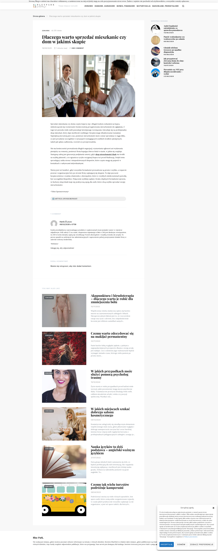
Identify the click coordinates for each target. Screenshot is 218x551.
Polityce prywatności (190, 537)
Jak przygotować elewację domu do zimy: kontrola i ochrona (174, 60)
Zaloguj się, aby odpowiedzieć (62, 248)
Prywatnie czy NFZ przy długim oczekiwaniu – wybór (174, 71)
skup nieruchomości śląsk (105, 154)
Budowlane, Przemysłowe (165, 6)
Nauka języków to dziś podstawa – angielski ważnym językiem (113, 450)
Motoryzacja (144, 6)
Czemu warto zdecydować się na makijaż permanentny (112, 335)
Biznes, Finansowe (126, 6)
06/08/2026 (169, 41)
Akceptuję (167, 544)
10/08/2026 (169, 33)
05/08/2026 (169, 54)
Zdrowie (88, 6)
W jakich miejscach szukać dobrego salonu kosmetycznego (110, 412)
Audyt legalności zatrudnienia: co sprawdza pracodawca (173, 28)
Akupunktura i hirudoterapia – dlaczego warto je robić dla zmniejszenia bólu (112, 298)
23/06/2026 (169, 76)
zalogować (63, 266)
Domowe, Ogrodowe (105, 6)
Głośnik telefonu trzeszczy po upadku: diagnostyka (173, 49)
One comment (78, 48)
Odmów (181, 544)
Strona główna (39, 16)
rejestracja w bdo (93, 232)
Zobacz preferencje (201, 544)
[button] (213, 508)
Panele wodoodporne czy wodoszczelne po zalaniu (174, 38)
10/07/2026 (168, 65)
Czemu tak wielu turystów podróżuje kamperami (110, 486)
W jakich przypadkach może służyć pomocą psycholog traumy (111, 374)
